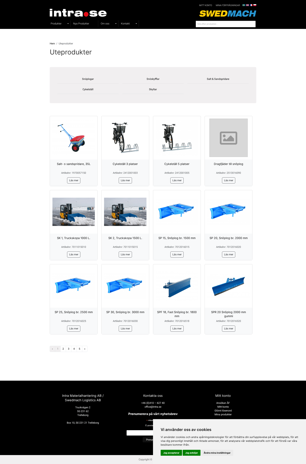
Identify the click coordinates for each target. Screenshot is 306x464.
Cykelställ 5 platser (176, 164)
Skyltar (153, 89)
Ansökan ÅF (223, 402)
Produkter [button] (56, 23)
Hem (52, 43)
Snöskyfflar (153, 78)
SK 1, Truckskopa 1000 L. (73, 238)
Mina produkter (223, 414)
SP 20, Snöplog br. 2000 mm (229, 238)
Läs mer (73, 180)
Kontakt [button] (125, 23)
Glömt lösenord (223, 410)
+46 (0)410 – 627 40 (153, 402)
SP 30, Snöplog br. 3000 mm (125, 312)
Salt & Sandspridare (218, 78)
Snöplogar (88, 78)
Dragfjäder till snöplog (228, 164)
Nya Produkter (81, 23)
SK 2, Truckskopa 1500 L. (125, 238)
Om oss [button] (105, 23)
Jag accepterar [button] (171, 452)
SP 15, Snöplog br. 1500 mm (177, 238)
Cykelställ (88, 89)
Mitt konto (205, 5)
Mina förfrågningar (228, 5)
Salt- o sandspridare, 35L (74, 164)
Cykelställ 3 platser (125, 164)
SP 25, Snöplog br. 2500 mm (74, 312)
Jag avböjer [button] (191, 452)
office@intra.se (153, 406)
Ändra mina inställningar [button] (217, 452)
